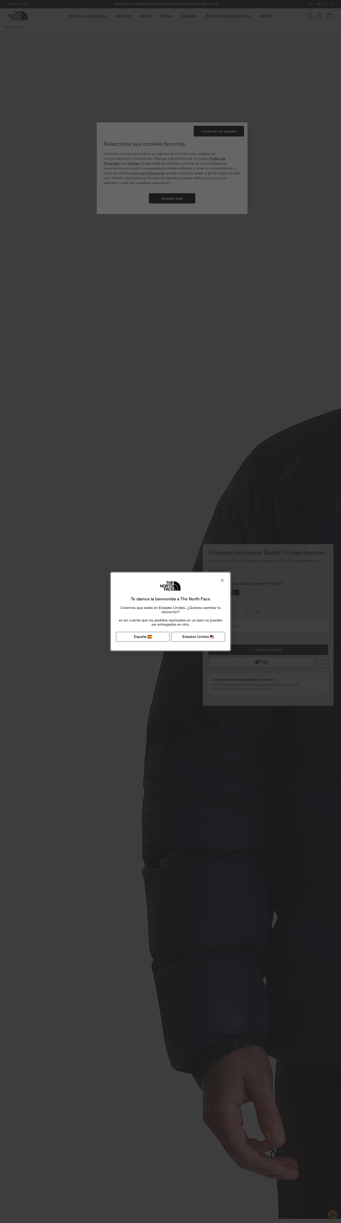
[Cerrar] (222, 580)
